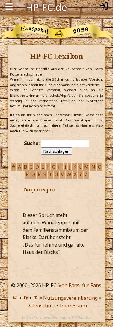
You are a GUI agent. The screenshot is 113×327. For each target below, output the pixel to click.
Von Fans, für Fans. (80, 285)
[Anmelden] (104, 6)
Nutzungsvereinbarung (70, 298)
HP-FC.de (46, 6)
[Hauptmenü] (9, 6)
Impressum (73, 305)
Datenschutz (40, 305)
